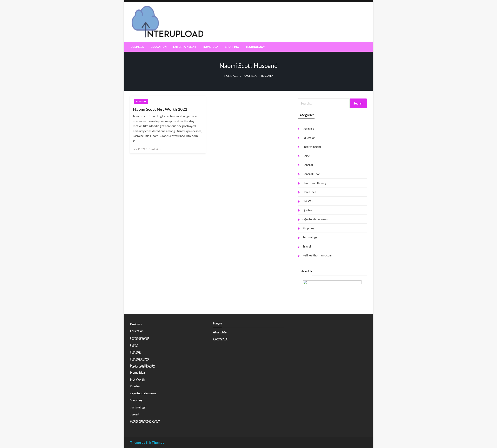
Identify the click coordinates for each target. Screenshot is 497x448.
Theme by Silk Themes (147, 442)
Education (159, 46)
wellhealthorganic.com (317, 255)
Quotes (307, 210)
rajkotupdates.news (315, 219)
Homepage (231, 75)
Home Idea (210, 46)
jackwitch (156, 149)
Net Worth (309, 201)
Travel (306, 246)
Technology (255, 46)
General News (311, 174)
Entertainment (184, 46)
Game (306, 156)
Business (137, 46)
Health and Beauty (314, 183)
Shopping (232, 46)
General (307, 164)
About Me (220, 332)
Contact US (220, 339)
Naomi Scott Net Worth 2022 (160, 109)
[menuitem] (137, 47)
